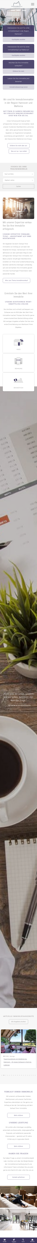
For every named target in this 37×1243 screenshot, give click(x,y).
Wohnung (18, 368)
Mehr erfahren (18, 1115)
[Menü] (31, 4)
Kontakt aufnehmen (18, 1177)
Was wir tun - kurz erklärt (19, 151)
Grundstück (18, 388)
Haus (18, 349)
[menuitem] (31, 4)
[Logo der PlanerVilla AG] (16, 4)
